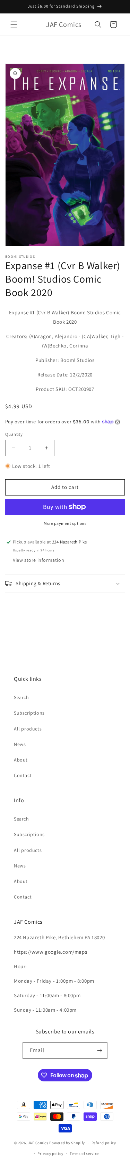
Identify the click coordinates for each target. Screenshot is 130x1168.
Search (21, 697)
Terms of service (84, 1153)
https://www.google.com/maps (50, 952)
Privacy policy (50, 1153)
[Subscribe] (99, 1050)
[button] (13, 24)
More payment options (65, 523)
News (20, 744)
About (21, 760)
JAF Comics (38, 1142)
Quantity (14, 434)
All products (28, 729)
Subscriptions (29, 713)
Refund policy (104, 1142)
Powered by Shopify (67, 1142)
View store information (38, 560)
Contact (23, 775)
